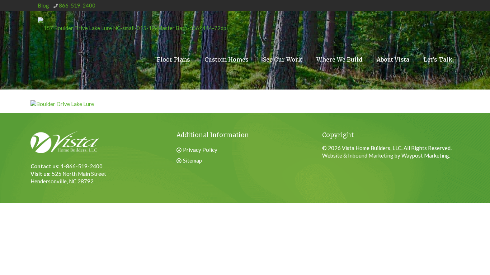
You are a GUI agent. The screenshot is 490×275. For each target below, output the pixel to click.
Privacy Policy (200, 149)
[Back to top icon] (448, 257)
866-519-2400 (77, 5)
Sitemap (192, 160)
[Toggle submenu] (339, 86)
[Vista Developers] (133, 27)
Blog (43, 5)
